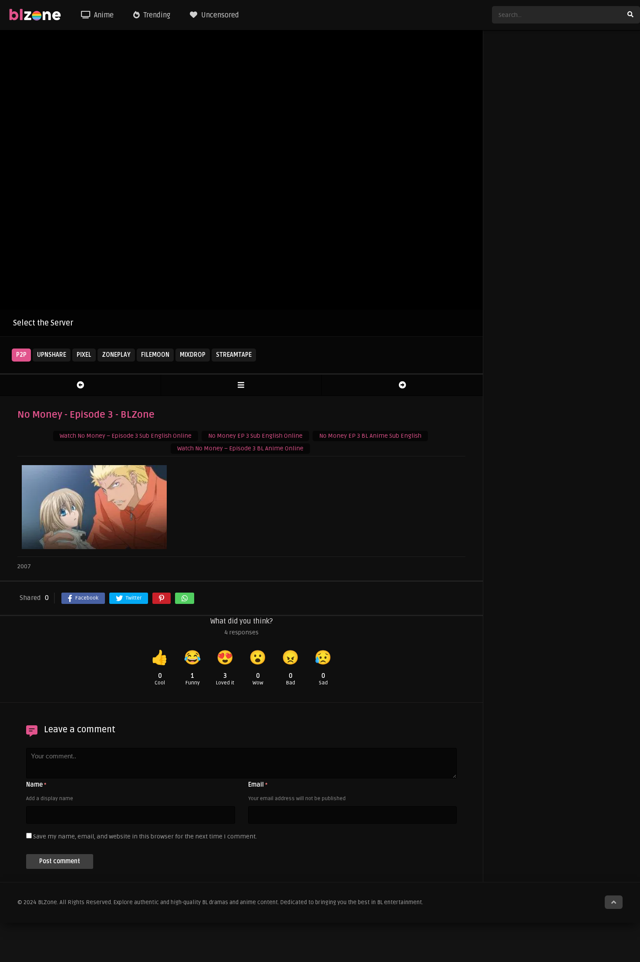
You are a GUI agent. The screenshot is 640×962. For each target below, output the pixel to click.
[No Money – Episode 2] (80, 385)
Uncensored (219, 15)
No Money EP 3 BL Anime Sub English (370, 435)
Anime (103, 15)
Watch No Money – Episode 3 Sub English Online (126, 435)
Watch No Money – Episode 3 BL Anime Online (240, 448)
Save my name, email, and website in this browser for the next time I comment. (145, 836)
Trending (156, 15)
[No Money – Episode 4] (402, 385)
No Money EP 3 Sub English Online (255, 435)
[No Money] (241, 385)
